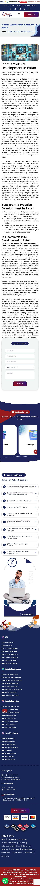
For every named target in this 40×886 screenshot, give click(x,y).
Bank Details (5, 856)
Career (18, 846)
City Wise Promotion (10, 744)
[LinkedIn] (24, 9)
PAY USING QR (20, 811)
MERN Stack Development (11, 695)
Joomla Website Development (13, 689)
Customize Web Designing (11, 706)
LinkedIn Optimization (10, 660)
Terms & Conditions (27, 849)
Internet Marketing (9, 738)
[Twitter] (15, 9)
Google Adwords (9, 756)
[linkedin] (33, 825)
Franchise (24, 839)
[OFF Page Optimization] (20, 435)
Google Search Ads (18, 219)
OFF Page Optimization (20, 444)
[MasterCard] (32, 817)
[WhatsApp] (29, 9)
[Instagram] (20, 9)
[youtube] (19, 825)
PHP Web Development (11, 674)
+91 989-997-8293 (10, 790)
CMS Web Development (11, 686)
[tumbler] (13, 825)
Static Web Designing (10, 718)
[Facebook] (10, 9)
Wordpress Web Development (12, 680)
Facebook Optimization (11, 657)
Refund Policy (5, 852)
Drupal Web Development (11, 683)
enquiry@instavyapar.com (12, 779)
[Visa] (15, 817)
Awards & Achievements (8, 842)
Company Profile (13, 839)
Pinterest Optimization (10, 663)
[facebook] (6, 825)
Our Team (22, 842)
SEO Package (8, 645)
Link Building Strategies (11, 648)
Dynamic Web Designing (11, 709)
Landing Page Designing (11, 721)
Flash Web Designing (10, 727)
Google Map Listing (9, 741)
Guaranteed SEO (9, 642)
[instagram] (26, 825)
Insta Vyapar (6, 161)
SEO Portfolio (29, 852)
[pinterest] (23, 828)
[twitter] (16, 828)
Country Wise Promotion (11, 747)
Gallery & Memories (7, 846)
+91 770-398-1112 (12, 5)
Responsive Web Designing (12, 712)
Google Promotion (24, 166)
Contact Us (4, 849)
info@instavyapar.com (29, 5)
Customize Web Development (13, 677)
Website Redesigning (10, 715)
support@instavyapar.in (11, 777)
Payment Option (17, 852)
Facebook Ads (8, 750)
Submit (20, 384)
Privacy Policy (15, 849)
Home (3, 31)
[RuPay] (24, 817)
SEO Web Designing (10, 724)
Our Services (26, 846)
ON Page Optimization (10, 651)
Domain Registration (10, 753)
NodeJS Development (10, 692)
